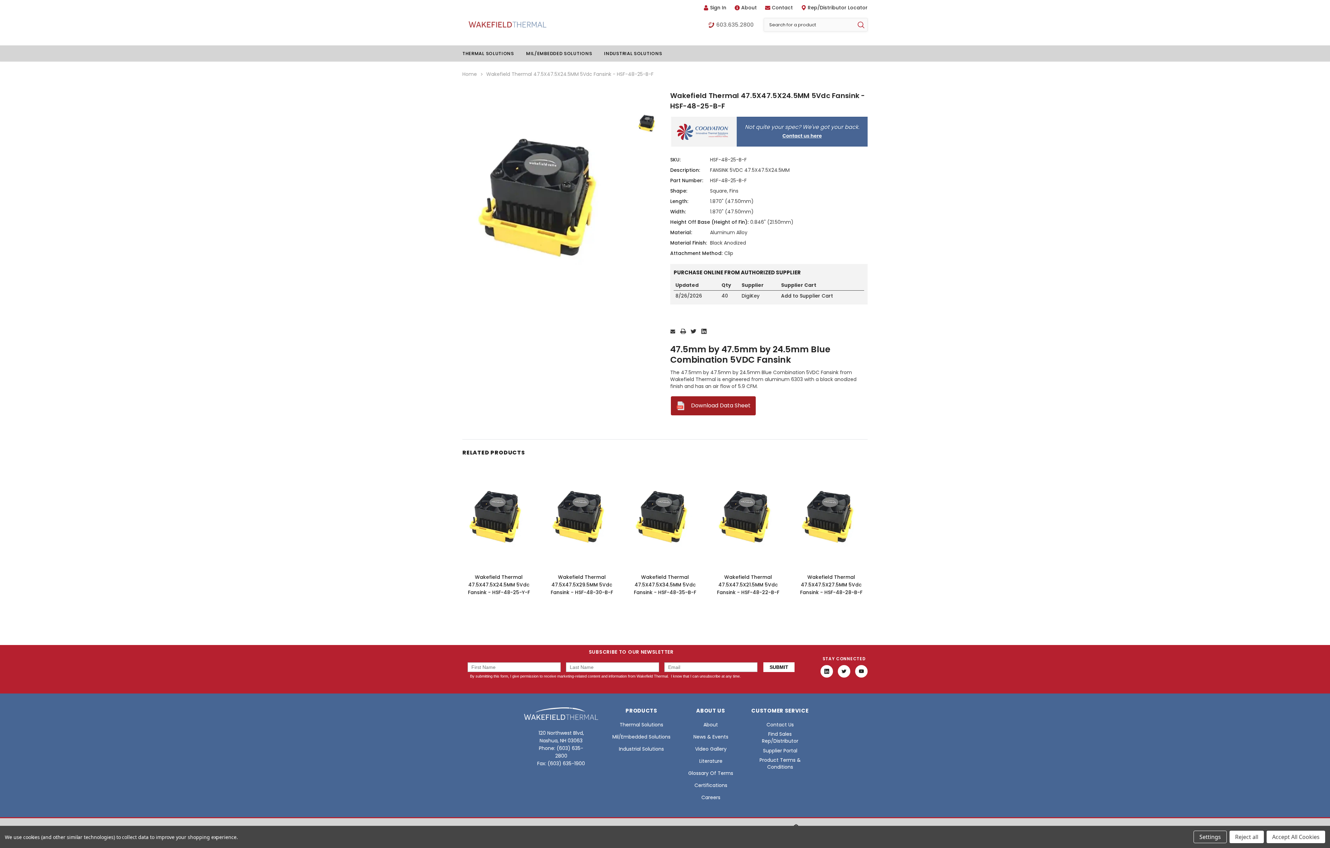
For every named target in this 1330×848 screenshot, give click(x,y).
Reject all (1246, 837)
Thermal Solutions (488, 53)
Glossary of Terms (710, 773)
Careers (710, 797)
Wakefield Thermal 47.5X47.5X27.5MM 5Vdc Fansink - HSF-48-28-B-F (831, 585)
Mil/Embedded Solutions (559, 53)
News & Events (710, 736)
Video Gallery (711, 748)
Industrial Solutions (633, 53)
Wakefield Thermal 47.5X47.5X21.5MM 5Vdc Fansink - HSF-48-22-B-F (748, 585)
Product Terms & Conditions (780, 763)
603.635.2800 (735, 25)
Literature (710, 761)
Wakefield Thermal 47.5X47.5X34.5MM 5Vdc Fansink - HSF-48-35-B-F (665, 585)
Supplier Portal (780, 750)
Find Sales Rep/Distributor (780, 737)
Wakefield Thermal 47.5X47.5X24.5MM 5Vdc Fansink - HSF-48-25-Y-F (499, 585)
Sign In (718, 8)
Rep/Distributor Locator (838, 8)
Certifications (710, 785)
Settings (1210, 837)
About (749, 8)
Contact (782, 8)
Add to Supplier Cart (807, 295)
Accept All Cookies (1296, 837)
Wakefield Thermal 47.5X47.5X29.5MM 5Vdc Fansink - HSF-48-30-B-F (582, 585)
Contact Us (780, 724)
